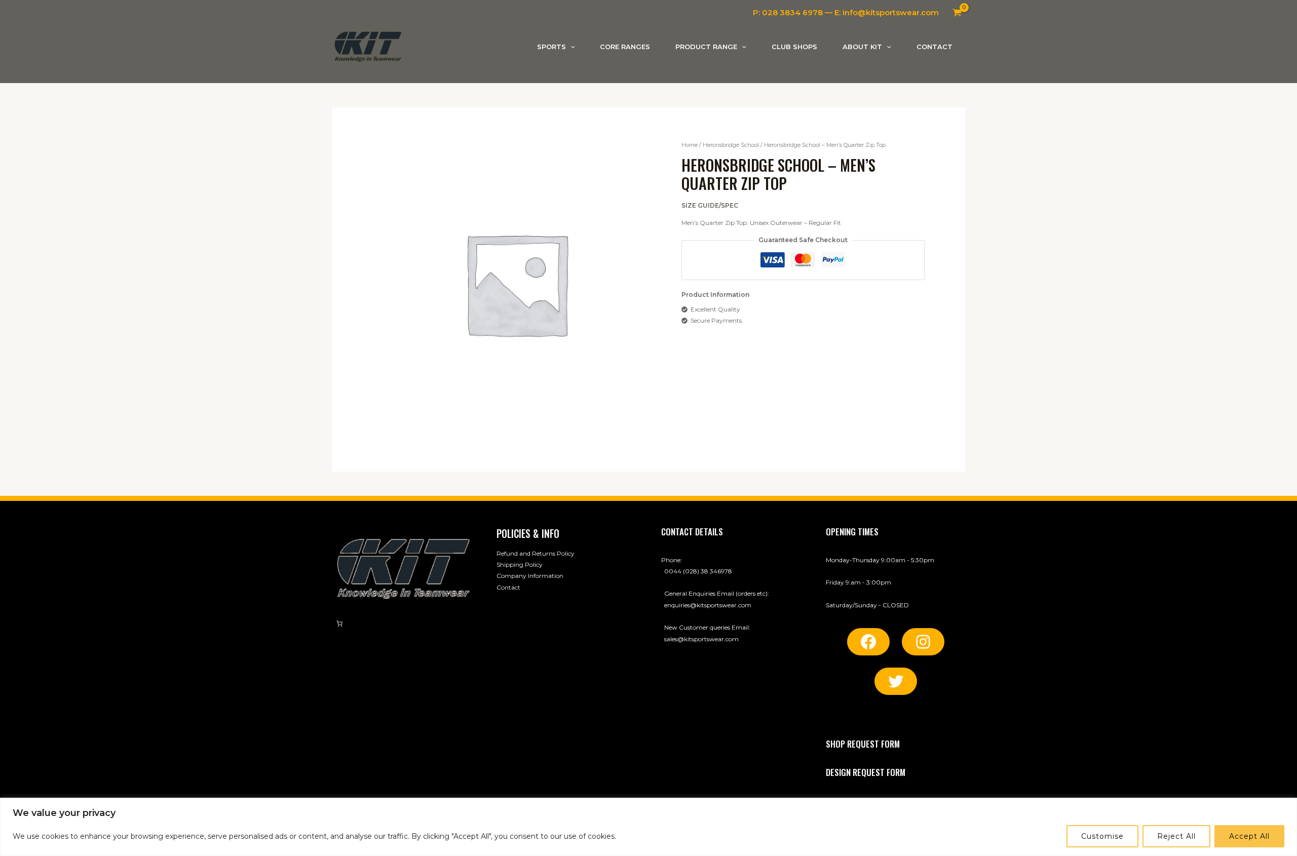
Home (689, 144)
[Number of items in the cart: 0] (339, 623)
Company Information (530, 575)
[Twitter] (895, 681)
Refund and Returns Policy (536, 553)
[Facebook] (868, 641)
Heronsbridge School (731, 144)
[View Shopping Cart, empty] (957, 13)
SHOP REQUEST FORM (863, 743)
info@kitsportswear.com (891, 12)
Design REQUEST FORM (865, 772)
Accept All (1249, 836)
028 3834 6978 (792, 12)
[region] (648, 827)
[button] (570, 47)
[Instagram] (923, 641)
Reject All (1176, 836)
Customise (1102, 836)
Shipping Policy (520, 564)
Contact (508, 587)
